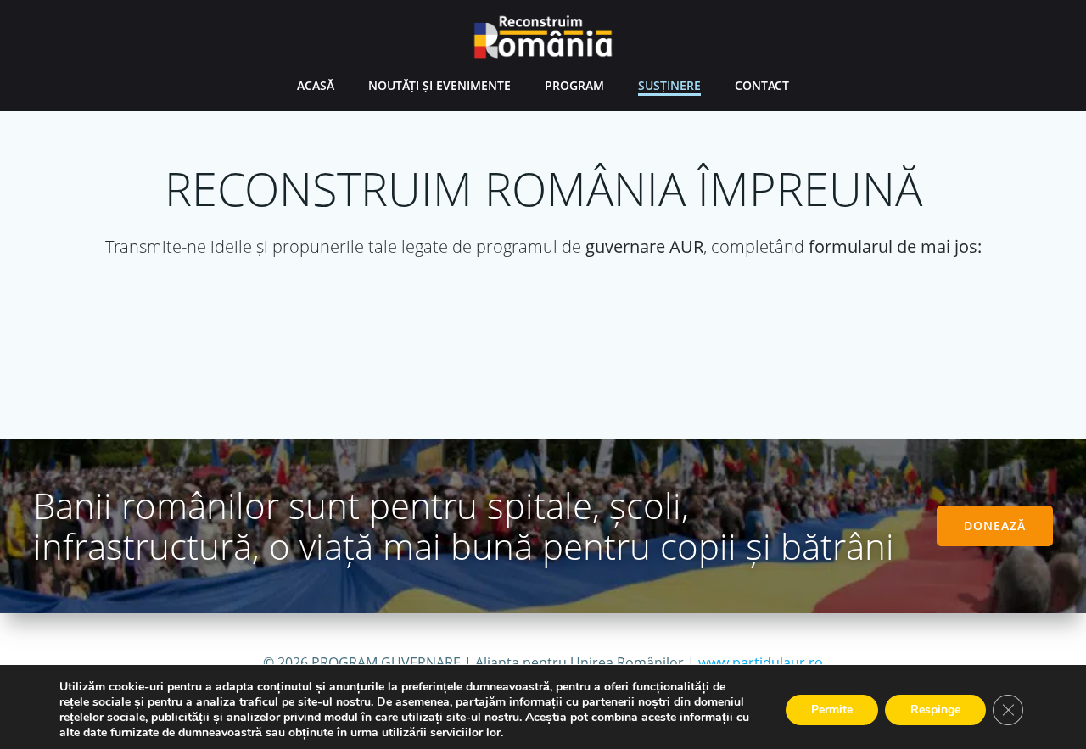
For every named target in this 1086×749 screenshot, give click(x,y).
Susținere (669, 85)
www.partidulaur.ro (760, 662)
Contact (762, 85)
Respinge (935, 709)
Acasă (315, 85)
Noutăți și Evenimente (439, 85)
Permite (832, 709)
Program (574, 85)
